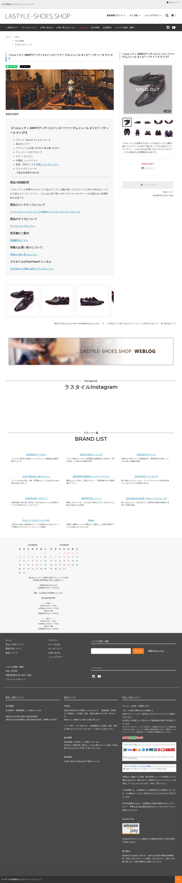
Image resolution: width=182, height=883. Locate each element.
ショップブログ (151, 15)
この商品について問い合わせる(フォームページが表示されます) (131, 323)
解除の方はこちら (156, 650)
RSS (8, 671)
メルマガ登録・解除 (124, 27)
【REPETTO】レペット (90, 498)
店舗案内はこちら (19, 240)
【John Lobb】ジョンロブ (91, 454)
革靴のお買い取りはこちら (23, 254)
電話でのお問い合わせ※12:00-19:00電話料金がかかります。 (78, 323)
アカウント (173, 2)
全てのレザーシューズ (23, 45)
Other (17, 37)
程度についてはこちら (47, 164)
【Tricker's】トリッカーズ (146, 476)
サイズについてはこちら (22, 226)
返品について (168, 192)
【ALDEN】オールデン (36, 454)
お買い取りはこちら (66, 27)
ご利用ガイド (12, 27)
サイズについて (29, 27)
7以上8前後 (19, 41)
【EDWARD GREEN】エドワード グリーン (91, 476)
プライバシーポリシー (16, 679)
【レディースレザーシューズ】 (36, 520)
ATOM (14, 671)
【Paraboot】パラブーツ (36, 498)
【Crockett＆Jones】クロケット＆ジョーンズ (146, 498)
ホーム (8, 37)
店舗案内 (107, 27)
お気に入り (149, 168)
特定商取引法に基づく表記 (163, 195)
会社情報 (95, 27)
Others (91, 520)
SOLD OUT (149, 185)
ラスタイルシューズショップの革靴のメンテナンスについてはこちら (45, 211)
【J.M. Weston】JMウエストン (36, 476)
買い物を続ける (167, 323)
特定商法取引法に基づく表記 (19, 675)
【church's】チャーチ (146, 454)
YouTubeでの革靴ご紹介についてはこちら (31, 268)
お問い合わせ (46, 27)
